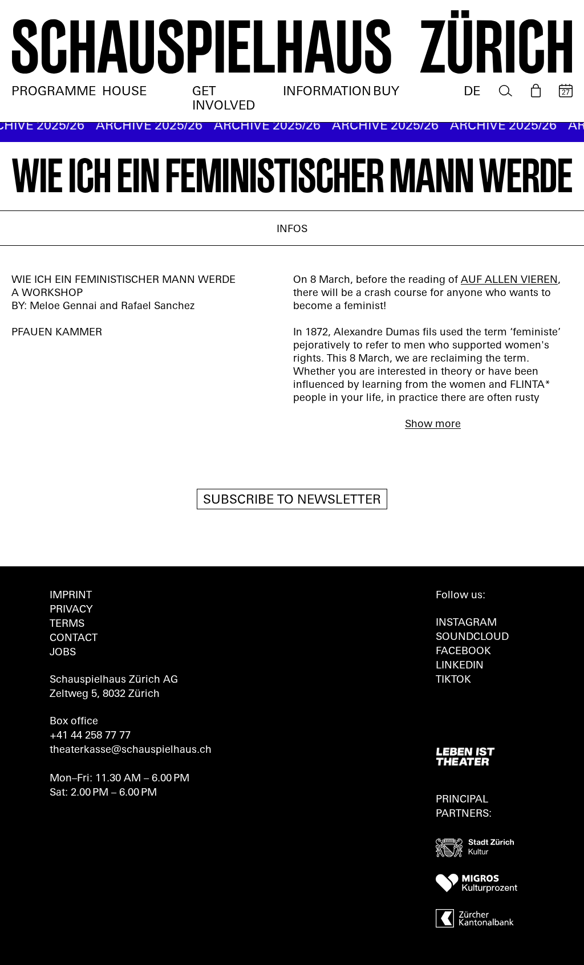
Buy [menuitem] (386, 92)
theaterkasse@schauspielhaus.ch (131, 750)
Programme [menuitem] (53, 92)
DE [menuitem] (472, 92)
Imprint (71, 596)
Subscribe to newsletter (292, 500)
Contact (74, 639)
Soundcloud (472, 637)
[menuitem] (505, 91)
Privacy (71, 610)
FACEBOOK (463, 652)
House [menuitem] (124, 92)
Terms (67, 624)
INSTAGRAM (466, 623)
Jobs (63, 653)
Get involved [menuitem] (223, 99)
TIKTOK (453, 680)
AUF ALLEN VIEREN (509, 280)
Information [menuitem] (327, 92)
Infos (292, 230)
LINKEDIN (460, 666)
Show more (433, 425)
